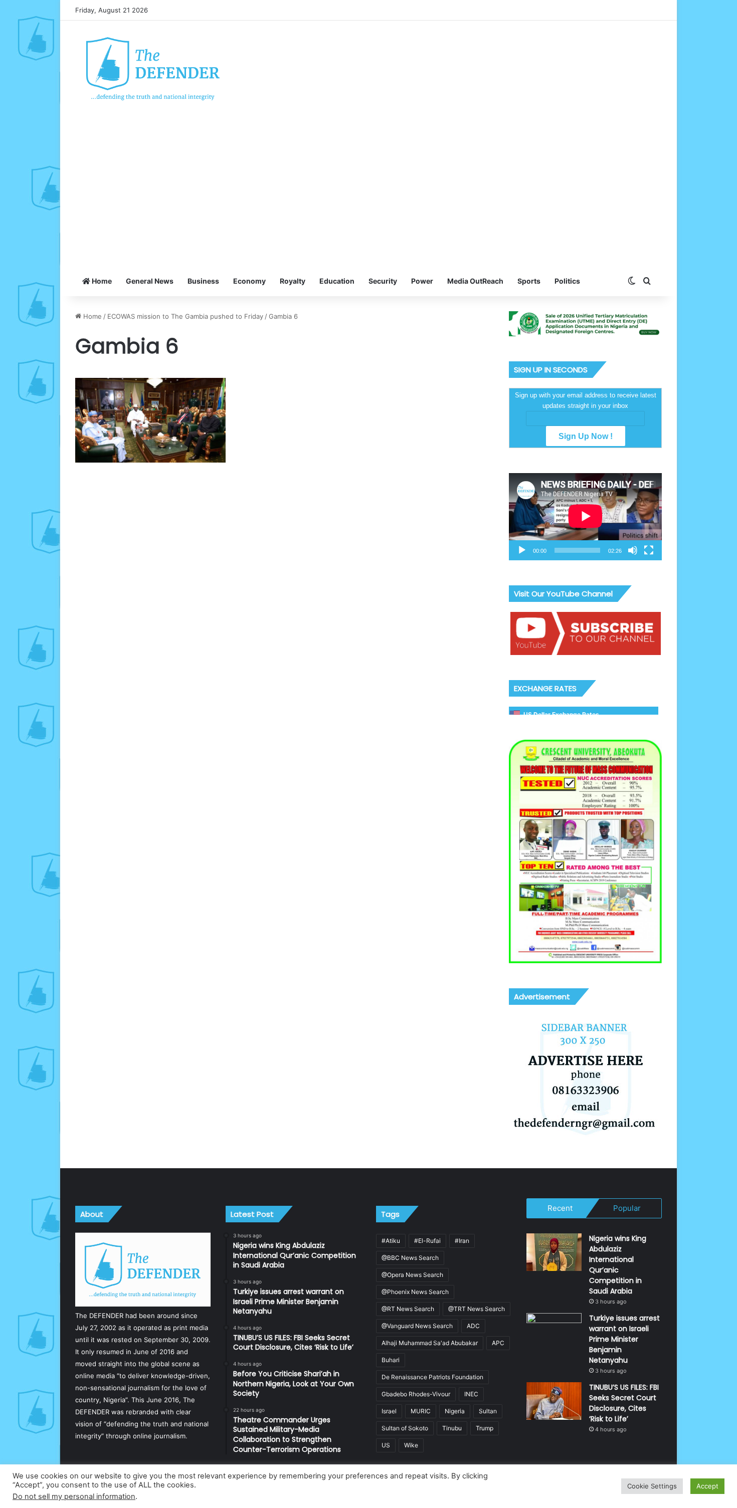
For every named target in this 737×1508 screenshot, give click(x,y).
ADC (473, 1326)
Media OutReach (475, 281)
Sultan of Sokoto (405, 1428)
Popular (627, 1208)
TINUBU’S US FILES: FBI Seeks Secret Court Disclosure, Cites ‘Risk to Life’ (624, 1403)
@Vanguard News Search (417, 1326)
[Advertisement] (368, 191)
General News (149, 281)
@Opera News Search (412, 1274)
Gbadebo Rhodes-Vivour (416, 1394)
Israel (389, 1411)
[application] (585, 516)
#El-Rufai (427, 1240)
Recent (560, 1208)
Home (101, 281)
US (386, 1445)
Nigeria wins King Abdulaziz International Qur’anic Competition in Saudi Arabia (617, 1264)
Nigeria (455, 1411)
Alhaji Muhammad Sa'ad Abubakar (430, 1343)
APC (498, 1343)
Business (203, 281)
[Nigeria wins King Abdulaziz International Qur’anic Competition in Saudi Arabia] (554, 1252)
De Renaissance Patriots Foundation (432, 1377)
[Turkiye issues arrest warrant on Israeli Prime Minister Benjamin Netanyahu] (554, 1332)
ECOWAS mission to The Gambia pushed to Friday (185, 316)
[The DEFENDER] (153, 68)
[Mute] (633, 550)
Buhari (391, 1360)
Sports (528, 281)
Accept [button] (707, 1486)
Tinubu (452, 1428)
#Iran (462, 1240)
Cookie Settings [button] (652, 1486)
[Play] (522, 550)
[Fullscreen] (649, 550)
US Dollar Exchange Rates (561, 714)
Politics (567, 281)
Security (382, 281)
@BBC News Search (410, 1257)
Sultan (488, 1411)
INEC (471, 1394)
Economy (249, 281)
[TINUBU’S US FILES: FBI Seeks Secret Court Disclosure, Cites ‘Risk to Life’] (554, 1401)
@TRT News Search (476, 1309)
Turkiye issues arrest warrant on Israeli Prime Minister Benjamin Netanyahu (624, 1339)
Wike (411, 1445)
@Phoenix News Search (415, 1292)
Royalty (292, 281)
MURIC (421, 1411)
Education (336, 281)
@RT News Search (408, 1309)
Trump (484, 1428)
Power (422, 281)
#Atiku (391, 1240)
